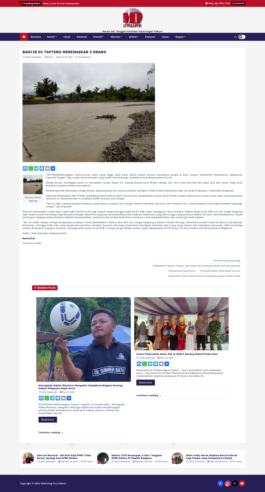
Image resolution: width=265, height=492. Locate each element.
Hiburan (115, 36)
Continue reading (50, 432)
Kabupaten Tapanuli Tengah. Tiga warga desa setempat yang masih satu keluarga (197, 266)
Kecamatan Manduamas (182, 271)
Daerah (97, 36)
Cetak (66, 36)
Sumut (51, 36)
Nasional (82, 36)
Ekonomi (150, 36)
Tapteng (48, 57)
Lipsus (165, 36)
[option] (58, 458)
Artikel (132, 36)
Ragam (179, 36)
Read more (47, 419)
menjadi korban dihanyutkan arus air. (221, 271)
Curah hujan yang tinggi (227, 260)
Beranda (36, 36)
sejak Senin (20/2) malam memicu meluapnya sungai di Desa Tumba (205, 276)
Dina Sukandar (33, 57)
